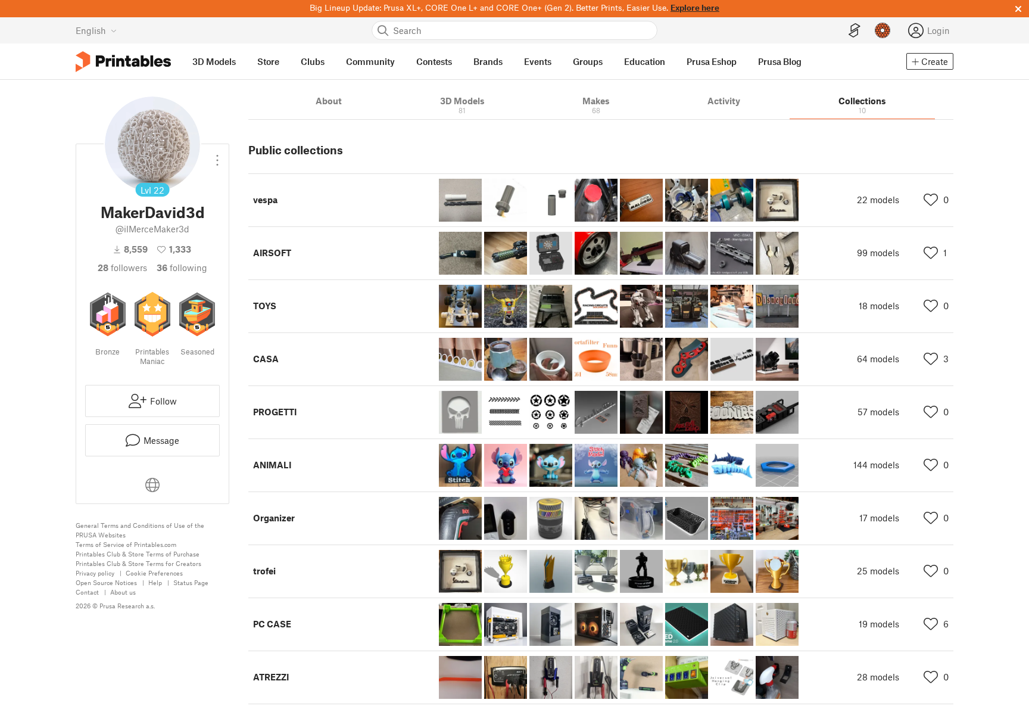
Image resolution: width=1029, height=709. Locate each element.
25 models (878, 570)
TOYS (264, 305)
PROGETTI (275, 411)
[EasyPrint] (854, 30)
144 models (876, 464)
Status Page (190, 582)
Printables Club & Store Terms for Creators (138, 563)
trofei (264, 570)
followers (122, 267)
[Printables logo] (123, 61)
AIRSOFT (272, 252)
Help (155, 582)
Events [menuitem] (537, 61)
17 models (879, 517)
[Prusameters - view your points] (882, 30)
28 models (878, 676)
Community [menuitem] (370, 61)
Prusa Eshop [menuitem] (712, 61)
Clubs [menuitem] (313, 61)
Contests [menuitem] (434, 61)
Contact (87, 592)
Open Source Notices (106, 582)
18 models (879, 305)
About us (123, 592)
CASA (266, 358)
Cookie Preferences (154, 573)
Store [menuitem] (268, 61)
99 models (878, 252)
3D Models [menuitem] (214, 61)
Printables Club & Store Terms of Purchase (137, 554)
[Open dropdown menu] (217, 155)
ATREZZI (271, 676)
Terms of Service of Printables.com (126, 544)
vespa (265, 199)
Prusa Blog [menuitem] (780, 61)
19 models (879, 623)
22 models (878, 199)
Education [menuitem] (644, 61)
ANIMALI (272, 464)
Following (182, 267)
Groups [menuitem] (588, 61)
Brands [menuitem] (488, 61)
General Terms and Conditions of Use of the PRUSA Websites (140, 530)
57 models (878, 411)
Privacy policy (95, 573)
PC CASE (272, 623)
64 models (878, 358)
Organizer (274, 517)
